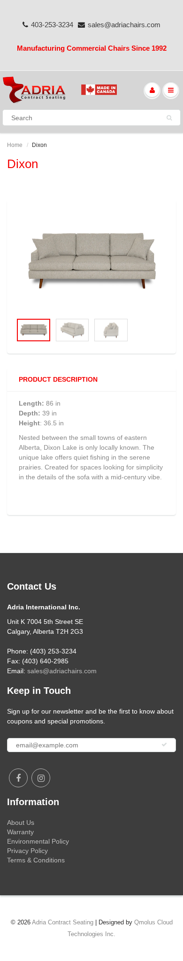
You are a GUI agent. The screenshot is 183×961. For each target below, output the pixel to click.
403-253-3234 (52, 25)
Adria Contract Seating (62, 922)
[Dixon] (91, 261)
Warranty (20, 832)
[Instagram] (40, 778)
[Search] (169, 117)
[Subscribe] (164, 744)
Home (15, 145)
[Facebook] (18, 778)
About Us (20, 822)
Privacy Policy (27, 850)
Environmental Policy (38, 841)
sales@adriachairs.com (124, 25)
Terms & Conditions (36, 860)
